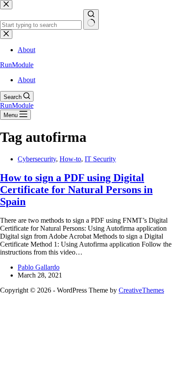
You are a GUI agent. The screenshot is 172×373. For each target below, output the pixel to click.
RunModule (17, 65)
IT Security (100, 159)
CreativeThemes (141, 290)
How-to (70, 159)
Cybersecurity (37, 159)
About (26, 80)
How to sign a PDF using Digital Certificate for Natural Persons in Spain (76, 189)
